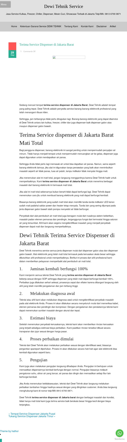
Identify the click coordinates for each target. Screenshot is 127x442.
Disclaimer (101, 26)
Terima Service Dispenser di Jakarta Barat (46, 44)
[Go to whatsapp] (119, 433)
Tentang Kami (71, 26)
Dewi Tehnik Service (63, 6)
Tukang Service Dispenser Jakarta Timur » (32, 416)
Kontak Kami (87, 26)
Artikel (113, 26)
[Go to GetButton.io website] (120, 439)
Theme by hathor (9, 431)
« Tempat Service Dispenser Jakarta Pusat (32, 413)
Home (14, 26)
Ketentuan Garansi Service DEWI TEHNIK (40, 26)
